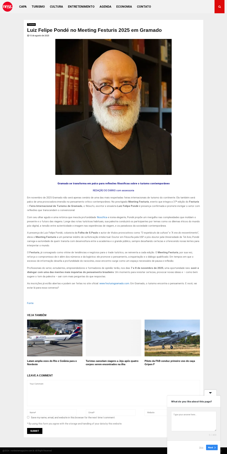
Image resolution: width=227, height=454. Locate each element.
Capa (23, 6)
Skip (201, 447)
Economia (124, 6)
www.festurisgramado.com (114, 283)
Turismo (38, 6)
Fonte (30, 303)
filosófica (102, 217)
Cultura (56, 6)
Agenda (105, 6)
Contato (144, 6)
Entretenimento (81, 6)
